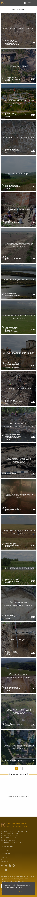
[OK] (6, 870)
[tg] (6, 865)
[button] (35, 3)
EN (29, 3)
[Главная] (9, 3)
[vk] (2, 865)
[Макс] (14, 865)
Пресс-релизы (5, 853)
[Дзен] (2, 870)
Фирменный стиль (7, 846)
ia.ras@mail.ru (10, 840)
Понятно (18, 892)
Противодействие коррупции (11, 850)
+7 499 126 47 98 (13, 836)
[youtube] (10, 865)
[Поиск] (25, 3)
